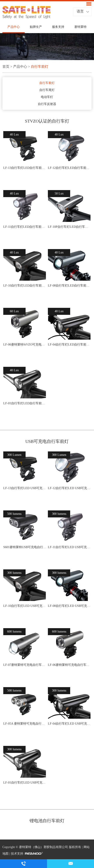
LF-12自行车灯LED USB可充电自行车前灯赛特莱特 (69, 488)
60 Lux (14, 311)
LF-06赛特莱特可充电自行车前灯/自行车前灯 (69, 665)
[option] (47, 46)
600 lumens (14, 631)
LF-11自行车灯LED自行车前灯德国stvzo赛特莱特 (24, 226)
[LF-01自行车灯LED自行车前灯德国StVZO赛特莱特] (24, 383)
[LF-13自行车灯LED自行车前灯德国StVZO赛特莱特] (24, 147)
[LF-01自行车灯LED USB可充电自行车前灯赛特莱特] (24, 762)
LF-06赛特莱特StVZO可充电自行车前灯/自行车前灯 (24, 344)
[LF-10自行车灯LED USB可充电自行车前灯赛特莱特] (24, 585)
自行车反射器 (47, 104)
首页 (5, 66)
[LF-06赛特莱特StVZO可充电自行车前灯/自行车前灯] (24, 324)
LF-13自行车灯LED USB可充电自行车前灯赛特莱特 (24, 488)
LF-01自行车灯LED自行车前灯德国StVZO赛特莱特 (24, 403)
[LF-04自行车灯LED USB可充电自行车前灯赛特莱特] (69, 703)
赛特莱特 (80, 27)
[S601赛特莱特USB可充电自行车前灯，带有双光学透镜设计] (24, 526)
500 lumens (14, 513)
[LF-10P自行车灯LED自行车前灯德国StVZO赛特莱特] (69, 206)
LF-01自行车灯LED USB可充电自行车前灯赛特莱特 (24, 782)
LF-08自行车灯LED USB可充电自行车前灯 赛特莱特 (69, 606)
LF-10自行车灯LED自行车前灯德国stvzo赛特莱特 (24, 285)
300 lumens (59, 513)
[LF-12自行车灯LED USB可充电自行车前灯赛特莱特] (69, 467)
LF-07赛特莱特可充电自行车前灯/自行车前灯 (24, 665)
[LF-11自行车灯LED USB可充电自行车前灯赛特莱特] (69, 526)
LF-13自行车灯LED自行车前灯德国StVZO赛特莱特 (24, 167)
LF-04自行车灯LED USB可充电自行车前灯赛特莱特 (69, 723)
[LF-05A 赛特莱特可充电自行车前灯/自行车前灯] (24, 703)
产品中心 (13, 27)
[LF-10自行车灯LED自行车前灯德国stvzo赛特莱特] (24, 265)
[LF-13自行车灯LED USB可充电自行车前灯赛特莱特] (24, 467)
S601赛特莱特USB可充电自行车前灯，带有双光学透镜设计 (24, 547)
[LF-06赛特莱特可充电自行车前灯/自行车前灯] (69, 644)
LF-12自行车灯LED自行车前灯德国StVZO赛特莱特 (69, 167)
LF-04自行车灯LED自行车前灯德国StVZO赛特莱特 (69, 344)
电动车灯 (47, 97)
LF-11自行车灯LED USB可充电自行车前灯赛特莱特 (69, 547)
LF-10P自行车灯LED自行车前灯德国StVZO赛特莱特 (69, 226)
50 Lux (59, 193)
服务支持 (58, 27)
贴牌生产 (36, 27)
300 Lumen (14, 454)
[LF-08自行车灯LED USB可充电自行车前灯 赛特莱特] (69, 585)
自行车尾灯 (47, 90)
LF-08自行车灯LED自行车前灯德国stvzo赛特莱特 (69, 285)
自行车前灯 (39, 66)
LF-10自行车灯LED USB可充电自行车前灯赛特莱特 (24, 606)
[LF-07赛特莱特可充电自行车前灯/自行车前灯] (24, 644)
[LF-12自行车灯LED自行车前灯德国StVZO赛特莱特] (69, 147)
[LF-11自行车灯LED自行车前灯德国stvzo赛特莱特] (24, 206)
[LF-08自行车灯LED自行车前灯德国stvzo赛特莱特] (69, 265)
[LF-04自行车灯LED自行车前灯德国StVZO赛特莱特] (69, 324)
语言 (80, 11)
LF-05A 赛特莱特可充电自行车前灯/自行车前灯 (24, 723)
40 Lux (14, 134)
